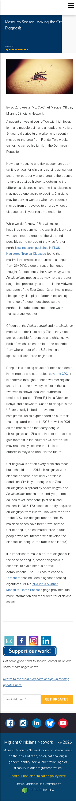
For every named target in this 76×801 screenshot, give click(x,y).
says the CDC (58, 374)
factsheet (13, 578)
